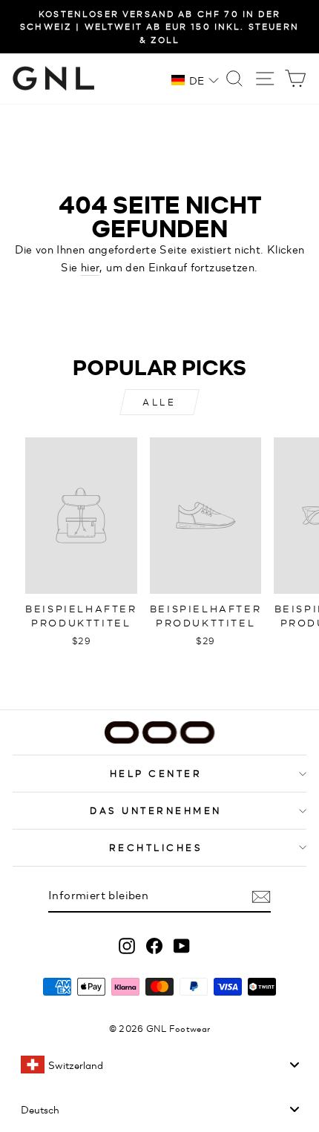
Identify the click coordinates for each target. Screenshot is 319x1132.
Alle (159, 401)
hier (90, 266)
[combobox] (159, 1064)
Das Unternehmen (156, 810)
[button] (195, 80)
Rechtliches (156, 847)
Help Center (156, 773)
